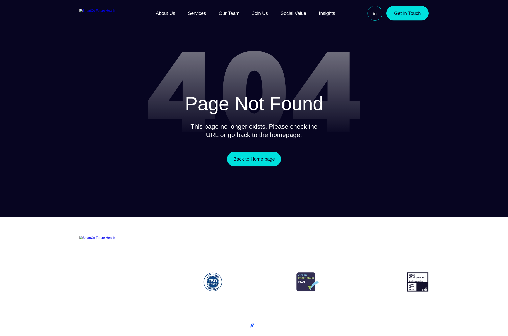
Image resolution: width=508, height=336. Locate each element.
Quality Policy (357, 307)
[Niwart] (262, 324)
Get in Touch (407, 13)
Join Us (260, 13)
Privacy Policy (381, 307)
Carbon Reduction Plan (412, 307)
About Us (165, 13)
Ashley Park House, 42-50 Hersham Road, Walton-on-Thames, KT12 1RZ (138, 307)
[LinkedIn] (375, 13)
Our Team (229, 13)
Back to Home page (254, 159)
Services (197, 13)
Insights (327, 13)
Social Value (293, 13)
